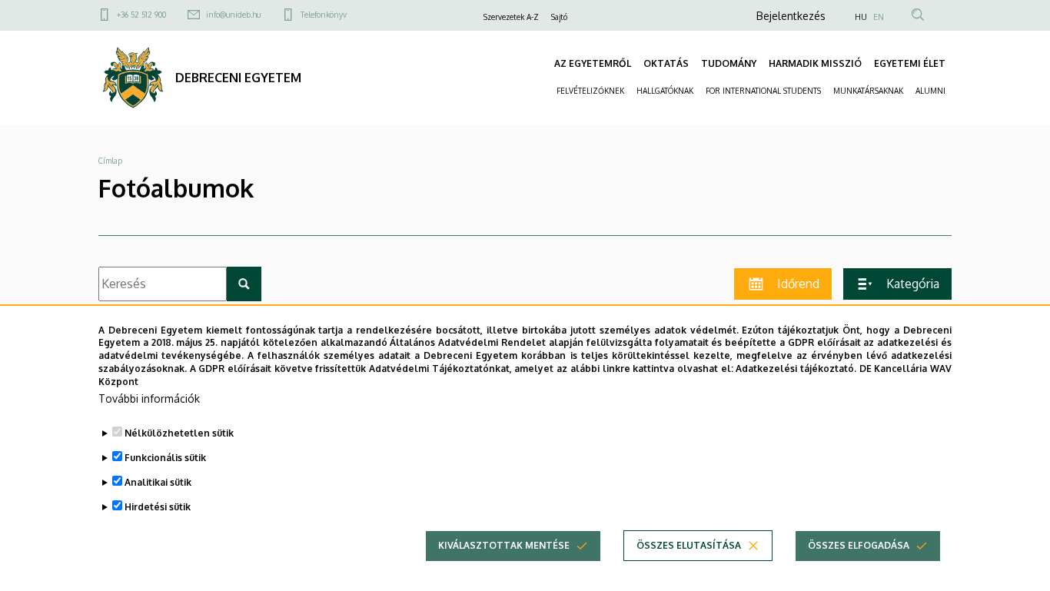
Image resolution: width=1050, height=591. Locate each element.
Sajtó (559, 17)
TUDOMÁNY (728, 63)
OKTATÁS (666, 63)
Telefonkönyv (324, 14)
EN (878, 17)
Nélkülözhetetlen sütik (179, 433)
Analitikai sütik (158, 482)
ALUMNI (930, 90)
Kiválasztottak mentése (504, 545)
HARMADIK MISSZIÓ (815, 63)
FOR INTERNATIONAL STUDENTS (763, 90)
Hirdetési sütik (158, 507)
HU (861, 17)
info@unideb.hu (233, 14)
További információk (149, 398)
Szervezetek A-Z (511, 17)
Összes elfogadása (858, 545)
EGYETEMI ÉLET (909, 63)
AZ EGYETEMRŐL (592, 63)
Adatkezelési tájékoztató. (796, 368)
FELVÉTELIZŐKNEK (590, 90)
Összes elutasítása (688, 545)
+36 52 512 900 (141, 14)
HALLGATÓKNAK (664, 90)
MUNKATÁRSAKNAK (868, 90)
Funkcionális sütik (165, 457)
